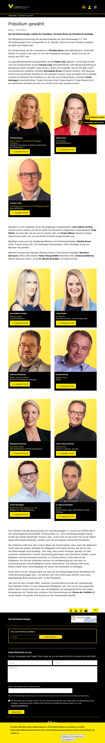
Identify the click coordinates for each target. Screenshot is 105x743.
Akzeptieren (68, 739)
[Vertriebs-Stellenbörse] (84, 7)
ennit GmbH (61, 141)
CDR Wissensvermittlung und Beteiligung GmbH (29, 206)
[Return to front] (18, 6)
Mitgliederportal (90, 7)
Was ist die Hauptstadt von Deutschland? (24, 686)
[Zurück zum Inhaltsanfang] (95, 611)
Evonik (58, 508)
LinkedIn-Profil (21, 151)
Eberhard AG (61, 447)
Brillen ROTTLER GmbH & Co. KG (23, 508)
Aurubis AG (60, 316)
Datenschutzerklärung (19, 706)
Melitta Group (61, 378)
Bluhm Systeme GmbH (19, 378)
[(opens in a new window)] (84, 619)
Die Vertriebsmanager (19, 619)
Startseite (12, 15)
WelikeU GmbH (16, 316)
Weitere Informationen (72, 736)
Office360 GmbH (17, 447)
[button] (71, 610)
